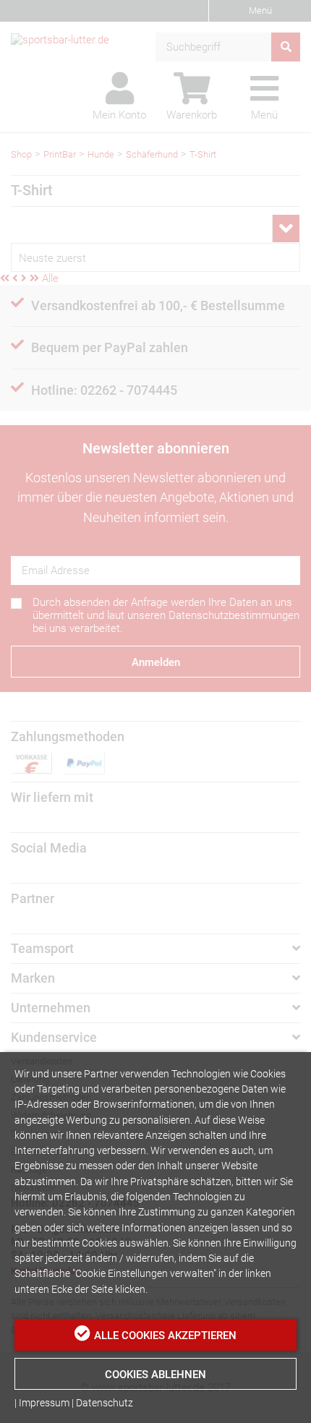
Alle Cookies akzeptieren (165, 1335)
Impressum (44, 1403)
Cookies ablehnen (155, 1374)
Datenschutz (104, 1403)
